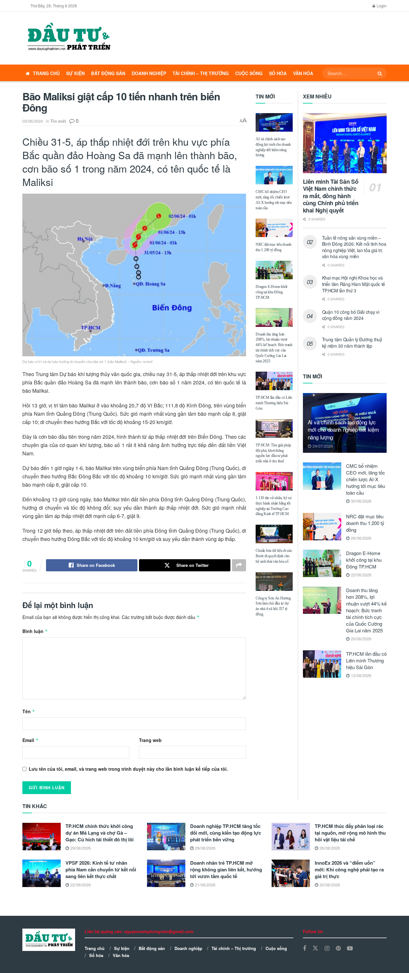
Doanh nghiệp (149, 73)
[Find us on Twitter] (315, 948)
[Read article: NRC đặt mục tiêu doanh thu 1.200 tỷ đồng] (274, 228)
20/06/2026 (360, 639)
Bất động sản (108, 73)
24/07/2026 (322, 446)
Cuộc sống (249, 73)
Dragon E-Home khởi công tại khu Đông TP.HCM (271, 292)
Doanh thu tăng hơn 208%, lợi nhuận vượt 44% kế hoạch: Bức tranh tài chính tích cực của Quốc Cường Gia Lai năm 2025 (366, 610)
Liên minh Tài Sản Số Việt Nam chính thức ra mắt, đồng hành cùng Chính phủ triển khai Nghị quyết (331, 195)
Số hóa (278, 73)
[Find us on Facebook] (304, 948)
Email (30, 740)
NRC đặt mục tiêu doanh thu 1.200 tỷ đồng (365, 523)
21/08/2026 (204, 885)
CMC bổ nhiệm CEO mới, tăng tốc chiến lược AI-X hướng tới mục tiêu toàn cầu (365, 479)
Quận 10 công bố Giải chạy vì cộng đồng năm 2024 (351, 315)
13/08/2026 (360, 675)
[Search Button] (380, 73)
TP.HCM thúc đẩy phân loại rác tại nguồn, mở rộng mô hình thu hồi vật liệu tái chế (350, 832)
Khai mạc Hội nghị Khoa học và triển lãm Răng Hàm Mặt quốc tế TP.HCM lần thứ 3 (353, 283)
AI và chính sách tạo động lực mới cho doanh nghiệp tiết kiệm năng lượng (343, 429)
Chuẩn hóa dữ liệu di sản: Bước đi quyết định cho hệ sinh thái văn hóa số (274, 556)
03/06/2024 (32, 121)
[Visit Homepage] (68, 38)
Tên (28, 711)
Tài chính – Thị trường (201, 73)
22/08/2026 (80, 885)
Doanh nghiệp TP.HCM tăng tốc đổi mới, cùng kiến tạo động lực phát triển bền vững (225, 832)
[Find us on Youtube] (350, 948)
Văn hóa (303, 73)
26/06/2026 (360, 538)
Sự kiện (75, 73)
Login (381, 5)
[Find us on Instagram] (327, 948)
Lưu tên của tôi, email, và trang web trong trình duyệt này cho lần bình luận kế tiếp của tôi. (128, 769)
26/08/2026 (329, 848)
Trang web (150, 740)
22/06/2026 (360, 575)
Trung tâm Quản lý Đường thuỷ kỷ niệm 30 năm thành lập (352, 342)
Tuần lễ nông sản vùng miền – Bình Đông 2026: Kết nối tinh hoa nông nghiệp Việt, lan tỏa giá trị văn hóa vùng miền (354, 247)
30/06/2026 (360, 501)
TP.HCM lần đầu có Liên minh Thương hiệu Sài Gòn (274, 403)
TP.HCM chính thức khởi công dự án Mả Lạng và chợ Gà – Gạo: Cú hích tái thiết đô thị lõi (100, 832)
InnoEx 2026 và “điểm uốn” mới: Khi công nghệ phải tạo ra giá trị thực (349, 869)
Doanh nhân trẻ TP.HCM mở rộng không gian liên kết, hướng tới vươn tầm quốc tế (226, 869)
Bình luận (35, 631)
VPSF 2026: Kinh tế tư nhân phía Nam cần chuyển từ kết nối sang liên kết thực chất (101, 869)
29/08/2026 (80, 848)
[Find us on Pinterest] (338, 948)
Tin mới (58, 121)
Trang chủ (46, 73)
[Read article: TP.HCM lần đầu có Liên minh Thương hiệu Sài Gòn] (274, 381)
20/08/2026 (329, 885)
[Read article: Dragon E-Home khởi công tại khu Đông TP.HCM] (274, 270)
